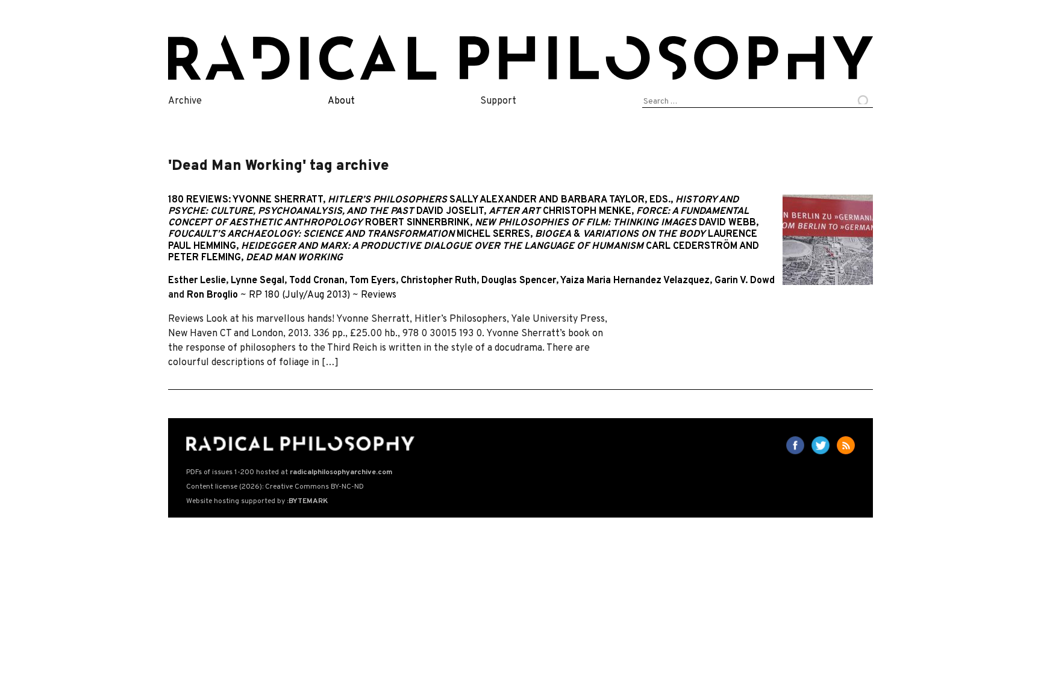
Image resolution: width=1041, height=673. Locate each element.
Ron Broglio (212, 295)
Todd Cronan (317, 281)
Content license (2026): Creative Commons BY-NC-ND (275, 487)
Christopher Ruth (439, 281)
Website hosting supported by (257, 501)
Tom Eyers (372, 281)
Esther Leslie (197, 281)
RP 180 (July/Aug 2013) (299, 295)
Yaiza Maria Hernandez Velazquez (635, 281)
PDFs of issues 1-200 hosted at (289, 472)
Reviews (378, 295)
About (341, 101)
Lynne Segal (257, 281)
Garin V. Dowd (744, 281)
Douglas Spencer (518, 281)
